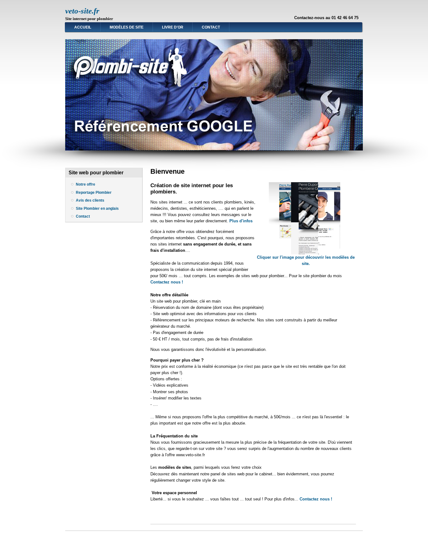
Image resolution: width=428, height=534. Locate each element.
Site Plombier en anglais (97, 208)
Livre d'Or (172, 27)
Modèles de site (127, 27)
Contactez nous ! (166, 282)
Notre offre (85, 184)
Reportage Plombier (94, 192)
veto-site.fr (82, 11)
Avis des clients (90, 200)
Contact (211, 27)
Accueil (82, 27)
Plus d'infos (241, 221)
